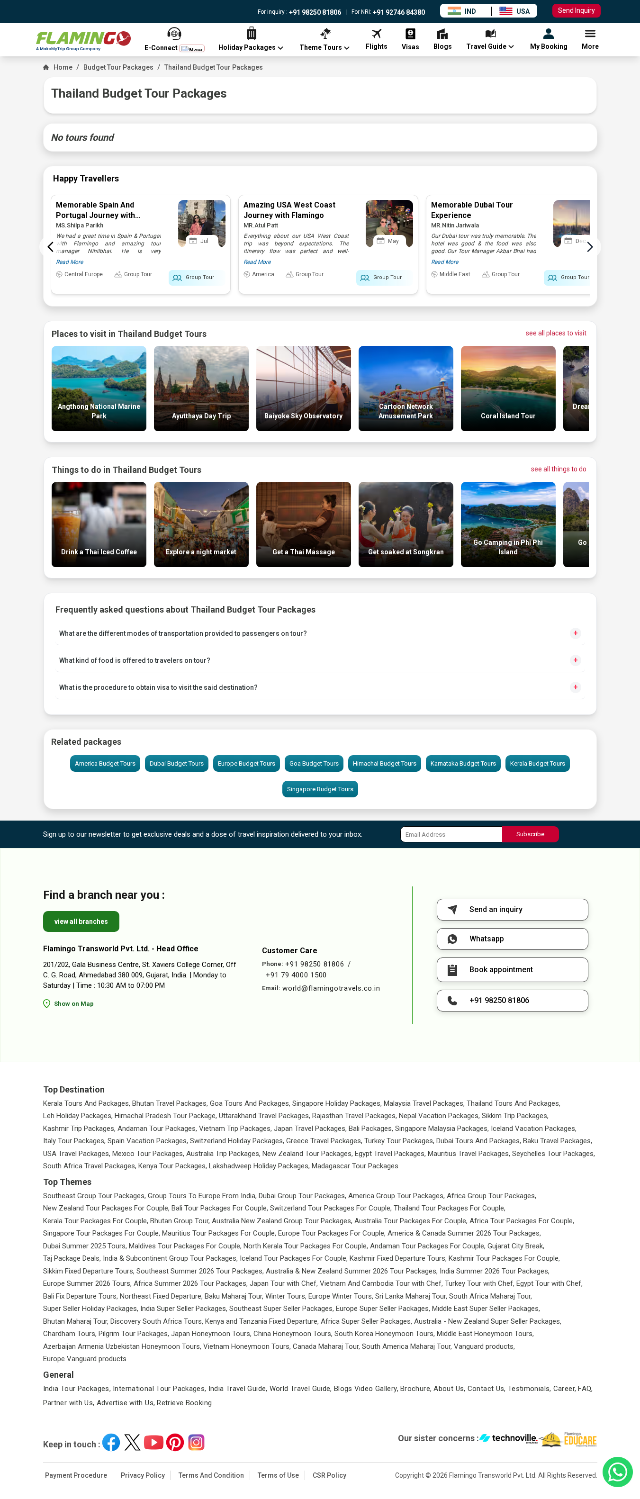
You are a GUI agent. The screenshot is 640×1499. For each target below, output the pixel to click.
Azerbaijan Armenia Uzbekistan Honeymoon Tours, (122, 1346)
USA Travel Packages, (76, 1153)
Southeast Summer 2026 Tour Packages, (200, 1271)
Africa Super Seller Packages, (366, 1321)
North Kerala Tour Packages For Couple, (305, 1246)
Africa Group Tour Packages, (491, 1196)
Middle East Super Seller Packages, (486, 1308)
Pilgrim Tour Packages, (134, 1333)
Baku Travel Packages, (557, 1141)
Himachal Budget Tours (384, 763)
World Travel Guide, (301, 1388)
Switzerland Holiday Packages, (237, 1141)
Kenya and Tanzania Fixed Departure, (262, 1321)
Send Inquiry (576, 10)
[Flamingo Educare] (567, 1440)
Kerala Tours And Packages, (86, 1103)
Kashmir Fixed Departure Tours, (398, 1258)
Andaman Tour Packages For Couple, (428, 1246)
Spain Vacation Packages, (148, 1141)
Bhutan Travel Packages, (170, 1103)
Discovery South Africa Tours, (156, 1321)
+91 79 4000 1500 (296, 975)
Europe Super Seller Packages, (383, 1308)
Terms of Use (278, 1475)
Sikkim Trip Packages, (515, 1115)
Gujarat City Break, (515, 1246)
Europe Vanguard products (84, 1359)
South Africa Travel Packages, (89, 1166)
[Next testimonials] (589, 246)
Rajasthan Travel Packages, (354, 1115)
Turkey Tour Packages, (399, 1141)
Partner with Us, (69, 1403)
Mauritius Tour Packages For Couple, (219, 1233)
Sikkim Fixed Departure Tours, (89, 1271)
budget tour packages (118, 67)
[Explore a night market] (201, 564)
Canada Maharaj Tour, (326, 1346)
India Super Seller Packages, (183, 1308)
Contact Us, (487, 1388)
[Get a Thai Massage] (303, 564)
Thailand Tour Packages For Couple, (449, 1208)
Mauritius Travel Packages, (469, 1153)
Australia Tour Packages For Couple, (411, 1221)
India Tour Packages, (77, 1388)
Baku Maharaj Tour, (234, 1296)
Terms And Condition (211, 1475)
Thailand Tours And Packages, (513, 1103)
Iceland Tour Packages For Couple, (294, 1258)
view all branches (81, 921)
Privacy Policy (143, 1475)
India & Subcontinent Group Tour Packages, (170, 1258)
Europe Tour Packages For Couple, (332, 1233)
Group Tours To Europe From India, (202, 1196)
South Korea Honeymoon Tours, (384, 1333)
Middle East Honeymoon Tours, (485, 1333)
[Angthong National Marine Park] (99, 428)
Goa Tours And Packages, (250, 1103)
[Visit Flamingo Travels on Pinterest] (175, 1442)
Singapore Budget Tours (320, 789)
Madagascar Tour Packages (355, 1166)
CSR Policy (329, 1475)
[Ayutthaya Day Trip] (201, 428)
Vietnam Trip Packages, (235, 1128)
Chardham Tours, (70, 1333)
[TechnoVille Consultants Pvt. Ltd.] (508, 1440)
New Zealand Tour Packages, (307, 1153)
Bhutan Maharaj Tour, (75, 1321)
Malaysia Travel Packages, (424, 1103)
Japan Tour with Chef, (284, 1283)
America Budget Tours (105, 763)
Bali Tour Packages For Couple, (219, 1208)
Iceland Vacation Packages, (534, 1128)
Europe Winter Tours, (340, 1296)
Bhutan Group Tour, (180, 1221)
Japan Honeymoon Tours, (211, 1333)
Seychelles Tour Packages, (553, 1153)
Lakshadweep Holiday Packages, (259, 1166)
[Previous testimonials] (50, 246)
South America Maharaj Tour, (407, 1346)
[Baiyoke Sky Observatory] (303, 428)
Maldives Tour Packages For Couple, (185, 1246)
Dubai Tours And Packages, (478, 1141)
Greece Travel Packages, (324, 1141)
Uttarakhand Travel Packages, (264, 1115)
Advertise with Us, (126, 1403)
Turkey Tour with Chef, (479, 1283)
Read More (69, 262)
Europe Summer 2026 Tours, (87, 1283)
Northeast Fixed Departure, (161, 1296)
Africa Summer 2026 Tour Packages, (191, 1283)
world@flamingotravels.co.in (331, 988)
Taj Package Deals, (72, 1258)
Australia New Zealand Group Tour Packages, (282, 1221)
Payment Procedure (76, 1475)
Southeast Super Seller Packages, (281, 1308)
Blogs (343, 1388)
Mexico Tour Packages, (148, 1153)
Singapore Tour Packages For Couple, (101, 1233)
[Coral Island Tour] (508, 428)
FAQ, (585, 1388)
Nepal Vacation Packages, (439, 1115)
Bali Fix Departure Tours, (80, 1296)
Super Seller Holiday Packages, (90, 1308)
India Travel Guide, (238, 1388)
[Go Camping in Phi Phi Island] (508, 564)
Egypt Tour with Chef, (549, 1283)
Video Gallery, (376, 1388)
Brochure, (416, 1388)
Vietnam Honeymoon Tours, (247, 1346)
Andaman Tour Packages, (157, 1128)
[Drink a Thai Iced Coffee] (99, 564)
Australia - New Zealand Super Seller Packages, (487, 1321)
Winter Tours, (285, 1296)
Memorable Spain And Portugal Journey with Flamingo (95, 215)
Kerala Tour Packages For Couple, (95, 1221)
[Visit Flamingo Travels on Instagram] (196, 1442)
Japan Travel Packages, (310, 1128)
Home (63, 67)
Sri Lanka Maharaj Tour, (411, 1296)
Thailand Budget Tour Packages (213, 67)
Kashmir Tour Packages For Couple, (504, 1258)
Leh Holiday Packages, (78, 1115)
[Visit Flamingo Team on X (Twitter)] (132, 1442)
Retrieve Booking (184, 1403)
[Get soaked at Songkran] (406, 564)
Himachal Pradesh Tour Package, (166, 1115)
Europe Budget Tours (246, 763)
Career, (565, 1388)
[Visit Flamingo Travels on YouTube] (153, 1442)
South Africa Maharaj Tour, (490, 1296)
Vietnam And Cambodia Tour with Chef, (381, 1283)
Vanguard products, (484, 1346)
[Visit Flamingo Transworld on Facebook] (111, 1442)
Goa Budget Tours (314, 763)
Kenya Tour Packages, (172, 1166)
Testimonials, (529, 1388)
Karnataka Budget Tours (463, 763)
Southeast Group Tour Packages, (94, 1196)
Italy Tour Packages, (74, 1141)
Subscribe (530, 834)
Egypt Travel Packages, (390, 1153)
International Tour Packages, (160, 1388)
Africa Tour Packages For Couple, (521, 1221)
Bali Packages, (371, 1128)
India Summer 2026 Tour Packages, (495, 1271)
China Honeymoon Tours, (293, 1333)
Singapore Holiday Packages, (337, 1103)
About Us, (449, 1388)
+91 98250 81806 (314, 12)
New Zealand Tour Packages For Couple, (106, 1208)
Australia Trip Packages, (223, 1153)
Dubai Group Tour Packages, (302, 1196)
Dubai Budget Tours (177, 763)
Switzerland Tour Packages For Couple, (331, 1208)
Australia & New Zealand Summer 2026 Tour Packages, (352, 1271)
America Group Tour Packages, (396, 1196)
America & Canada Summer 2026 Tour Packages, (464, 1233)
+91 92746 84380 (398, 12)
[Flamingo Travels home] (83, 41)
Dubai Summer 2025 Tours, (85, 1246)
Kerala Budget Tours (537, 763)
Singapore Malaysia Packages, (442, 1128)
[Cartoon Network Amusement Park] (406, 428)
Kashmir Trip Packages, (79, 1128)
